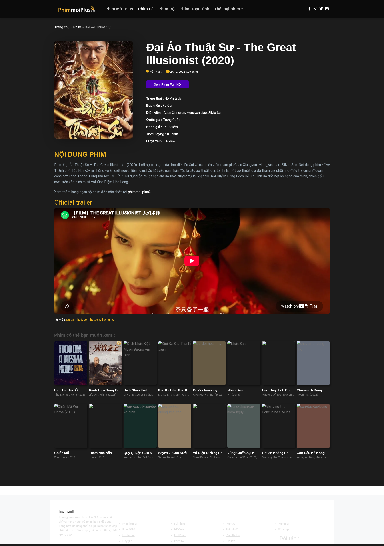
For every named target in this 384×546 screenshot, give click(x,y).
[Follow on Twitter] (321, 9)
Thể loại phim (227, 9)
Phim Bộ (166, 9)
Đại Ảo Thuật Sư (76, 319)
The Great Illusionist (101, 319)
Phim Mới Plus (119, 9)
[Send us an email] (327, 9)
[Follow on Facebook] (309, 9)
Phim (77, 27)
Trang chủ (62, 27)
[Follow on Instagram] (315, 9)
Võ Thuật (156, 71)
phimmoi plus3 (139, 192)
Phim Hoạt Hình (194, 9)
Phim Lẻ (146, 9)
